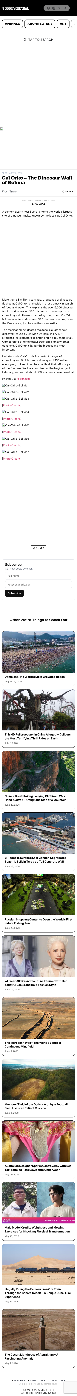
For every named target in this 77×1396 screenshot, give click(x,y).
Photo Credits (12, 405)
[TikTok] (65, 8)
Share (69, 191)
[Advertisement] (38, 86)
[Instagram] (53, 8)
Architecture (39, 24)
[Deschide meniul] (35, 8)
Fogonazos (23, 378)
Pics (5, 191)
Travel (13, 191)
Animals (12, 24)
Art (63, 24)
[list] (38, 24)
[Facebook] (48, 8)
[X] (59, 8)
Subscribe (14, 593)
